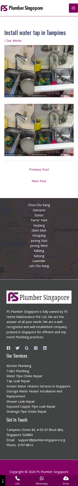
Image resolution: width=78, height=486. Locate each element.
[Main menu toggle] (73, 8)
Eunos (39, 215)
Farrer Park (39, 220)
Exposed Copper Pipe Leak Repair (31, 406)
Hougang (39, 235)
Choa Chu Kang (39, 205)
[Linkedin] (45, 348)
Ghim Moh (39, 230)
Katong (39, 256)
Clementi (39, 210)
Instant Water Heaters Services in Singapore (38, 386)
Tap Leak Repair (18, 381)
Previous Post (39, 169)
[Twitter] (18, 348)
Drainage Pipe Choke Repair (26, 411)
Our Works (14, 40)
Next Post (39, 181)
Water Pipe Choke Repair (24, 376)
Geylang (39, 225)
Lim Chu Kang (39, 266)
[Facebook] (8, 348)
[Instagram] (36, 348)
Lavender (39, 261)
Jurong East (39, 240)
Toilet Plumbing (17, 371)
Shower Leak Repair (20, 401)
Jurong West (39, 245)
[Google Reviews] (27, 348)
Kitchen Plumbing (18, 365)
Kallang (39, 250)
